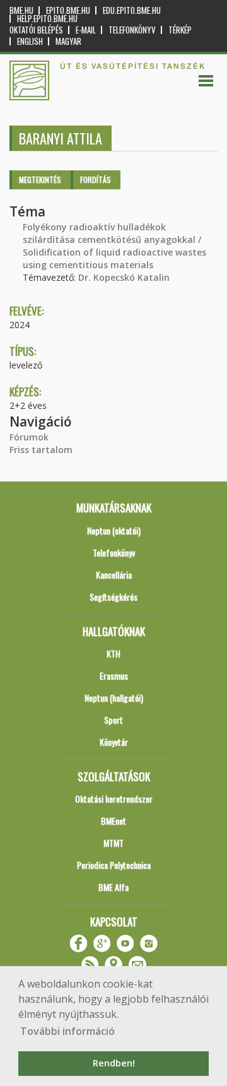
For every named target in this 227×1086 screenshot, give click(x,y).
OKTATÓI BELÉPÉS (36, 30)
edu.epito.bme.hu (132, 10)
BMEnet (113, 820)
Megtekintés (40, 179)
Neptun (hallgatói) (113, 697)
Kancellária (114, 574)
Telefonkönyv (132, 30)
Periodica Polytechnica (114, 864)
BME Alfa (113, 887)
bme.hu (21, 10)
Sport (113, 719)
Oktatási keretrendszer (114, 798)
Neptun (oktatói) (114, 530)
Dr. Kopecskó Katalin (124, 277)
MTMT (113, 842)
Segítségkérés (113, 596)
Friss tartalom (41, 450)
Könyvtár (114, 741)
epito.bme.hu (68, 10)
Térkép (180, 30)
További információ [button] (67, 1031)
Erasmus (114, 675)
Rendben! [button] (114, 1063)
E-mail (86, 30)
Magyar (68, 41)
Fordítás (95, 179)
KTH (113, 653)
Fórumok (29, 437)
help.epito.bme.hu (47, 19)
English (30, 41)
